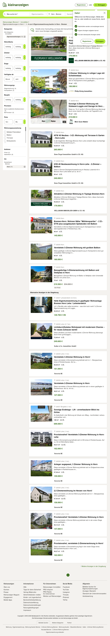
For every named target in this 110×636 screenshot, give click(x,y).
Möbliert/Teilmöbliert (14, 132)
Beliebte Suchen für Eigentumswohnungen (90, 588)
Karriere (6, 589)
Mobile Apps (8, 600)
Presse (6, 592)
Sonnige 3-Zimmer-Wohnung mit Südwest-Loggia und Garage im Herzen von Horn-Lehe (87, 104)
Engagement (8, 597)
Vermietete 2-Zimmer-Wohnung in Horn (72, 383)
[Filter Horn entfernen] (24, 167)
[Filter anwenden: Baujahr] (24, 99)
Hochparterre (8, 90)
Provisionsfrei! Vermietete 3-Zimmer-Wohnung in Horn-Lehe (79, 435)
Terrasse (10, 138)
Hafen (84, 627)
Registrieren (86, 41)
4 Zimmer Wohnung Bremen (95, 627)
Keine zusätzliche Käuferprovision (14, 109)
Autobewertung (88, 596)
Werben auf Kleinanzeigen (52, 596)
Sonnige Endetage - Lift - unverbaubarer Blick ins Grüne (76, 410)
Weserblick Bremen (76, 627)
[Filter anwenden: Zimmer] (24, 57)
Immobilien (8, 34)
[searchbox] (18, 14)
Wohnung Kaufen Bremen (32, 627)
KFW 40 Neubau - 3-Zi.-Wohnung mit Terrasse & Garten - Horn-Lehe (79, 136)
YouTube (66, 589)
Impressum (27, 610)
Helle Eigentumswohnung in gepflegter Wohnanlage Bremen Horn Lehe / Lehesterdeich (78, 302)
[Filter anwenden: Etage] (24, 68)
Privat (6, 152)
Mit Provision (8, 112)
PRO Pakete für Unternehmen (49, 593)
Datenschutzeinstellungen (32, 605)
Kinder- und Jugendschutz (32, 597)
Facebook (66, 587)
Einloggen (100, 41)
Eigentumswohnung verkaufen (55, 632)
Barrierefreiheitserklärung (32, 600)
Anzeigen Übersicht (89, 591)
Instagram (66, 592)
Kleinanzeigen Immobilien (52, 587)
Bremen (7, 164)
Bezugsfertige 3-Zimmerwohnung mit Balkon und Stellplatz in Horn (76, 271)
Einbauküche (11, 141)
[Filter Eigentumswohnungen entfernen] (24, 37)
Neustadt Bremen (46, 629)
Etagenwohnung (9, 88)
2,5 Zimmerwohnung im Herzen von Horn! (73, 490)
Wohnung (9, 627)
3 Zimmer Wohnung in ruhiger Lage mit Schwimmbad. (87, 74)
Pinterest (66, 597)
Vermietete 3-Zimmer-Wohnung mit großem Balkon (77, 247)
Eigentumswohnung (18, 627)
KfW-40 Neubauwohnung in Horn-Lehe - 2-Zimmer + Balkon (77, 165)
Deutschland (8, 162)
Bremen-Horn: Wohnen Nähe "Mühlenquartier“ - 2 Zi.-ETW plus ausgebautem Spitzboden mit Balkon (78, 222)
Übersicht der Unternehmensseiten (94, 593)
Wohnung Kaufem (64, 627)
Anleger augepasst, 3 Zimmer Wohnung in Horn (76, 464)
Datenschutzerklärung (30, 602)
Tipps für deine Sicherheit (32, 589)
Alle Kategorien (8, 32)
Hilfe (24, 587)
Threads (66, 595)
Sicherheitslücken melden (32, 595)
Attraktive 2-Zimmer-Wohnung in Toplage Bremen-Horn (79, 194)
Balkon (9, 135)
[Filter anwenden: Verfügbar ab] (24, 79)
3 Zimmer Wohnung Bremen (49, 627)
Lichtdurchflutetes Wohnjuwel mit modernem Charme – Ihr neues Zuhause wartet (79, 328)
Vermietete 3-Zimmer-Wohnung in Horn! (72, 357)
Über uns (7, 587)
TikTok (65, 600)
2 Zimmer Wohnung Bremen (60, 629)
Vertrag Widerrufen (29, 592)
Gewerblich (7, 154)
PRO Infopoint (48, 589)
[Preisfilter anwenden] (24, 121)
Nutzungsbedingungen (31, 607)
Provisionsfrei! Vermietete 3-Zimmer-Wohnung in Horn (79, 517)
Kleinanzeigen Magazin (11, 595)
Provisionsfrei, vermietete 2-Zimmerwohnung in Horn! (78, 543)
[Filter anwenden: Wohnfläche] (24, 46)
